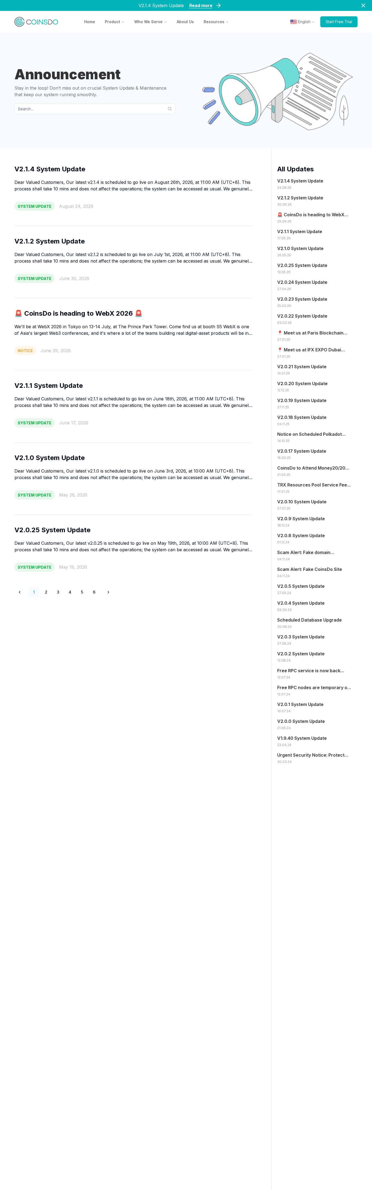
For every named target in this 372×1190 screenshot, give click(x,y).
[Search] (171, 108)
